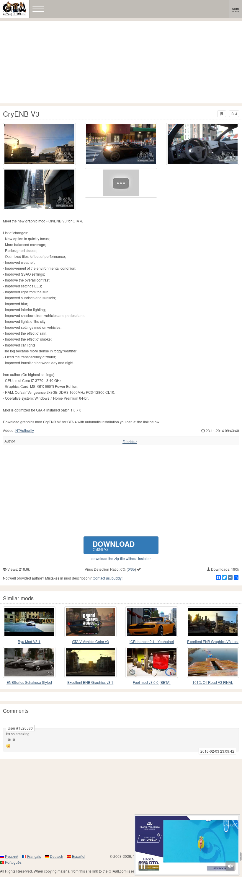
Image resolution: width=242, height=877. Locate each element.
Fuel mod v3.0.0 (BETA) (152, 682)
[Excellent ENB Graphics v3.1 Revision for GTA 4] (90, 662)
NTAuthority (24, 430)
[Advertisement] (121, 62)
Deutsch (56, 856)
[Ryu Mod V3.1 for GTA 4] (29, 621)
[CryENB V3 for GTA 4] (39, 144)
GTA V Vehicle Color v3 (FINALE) (90, 642)
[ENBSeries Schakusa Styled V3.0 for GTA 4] (29, 662)
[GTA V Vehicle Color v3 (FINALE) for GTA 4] (90, 621)
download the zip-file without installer (121, 558)
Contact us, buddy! (107, 577)
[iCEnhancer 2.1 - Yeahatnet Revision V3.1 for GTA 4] (151, 621)
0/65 (131, 569)
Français (34, 856)
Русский (11, 856)
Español (78, 856)
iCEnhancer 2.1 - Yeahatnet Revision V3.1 (152, 642)
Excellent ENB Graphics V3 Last (212, 641)
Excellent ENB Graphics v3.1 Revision (90, 682)
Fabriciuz (129, 441)
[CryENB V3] (121, 183)
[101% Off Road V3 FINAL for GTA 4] (213, 662)
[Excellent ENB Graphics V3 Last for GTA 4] (213, 621)
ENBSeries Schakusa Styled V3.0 (29, 682)
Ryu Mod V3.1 (29, 641)
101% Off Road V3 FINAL (212, 682)
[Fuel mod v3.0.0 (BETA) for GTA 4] (151, 662)
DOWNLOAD (114, 545)
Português (13, 862)
